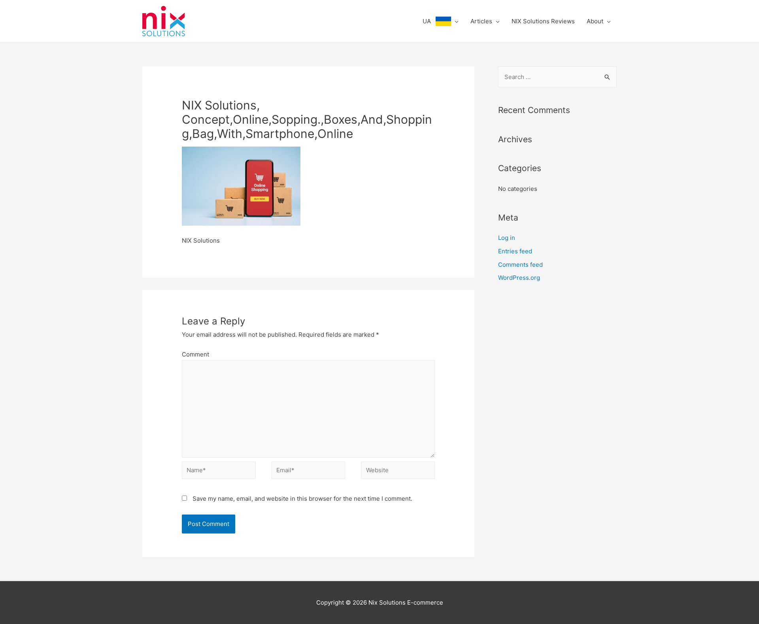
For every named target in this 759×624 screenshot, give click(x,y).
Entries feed (515, 251)
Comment (195, 354)
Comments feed (520, 264)
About (595, 21)
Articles (481, 21)
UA (429, 21)
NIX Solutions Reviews (543, 21)
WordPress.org (519, 277)
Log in (506, 237)
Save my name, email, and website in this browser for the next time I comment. (302, 498)
